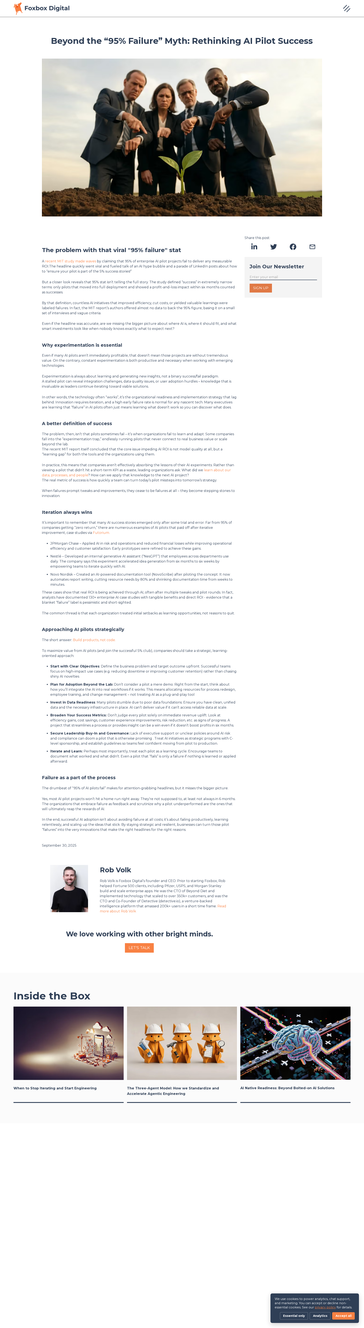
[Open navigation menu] (347, 8)
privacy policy (325, 1307)
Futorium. (101, 533)
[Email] (312, 246)
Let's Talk (139, 947)
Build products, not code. (94, 640)
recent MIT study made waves (70, 261)
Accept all (344, 1315)
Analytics (320, 1315)
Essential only (294, 1315)
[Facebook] (293, 246)
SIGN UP (260, 288)
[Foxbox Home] (41, 8)
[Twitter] (273, 246)
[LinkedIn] (254, 246)
